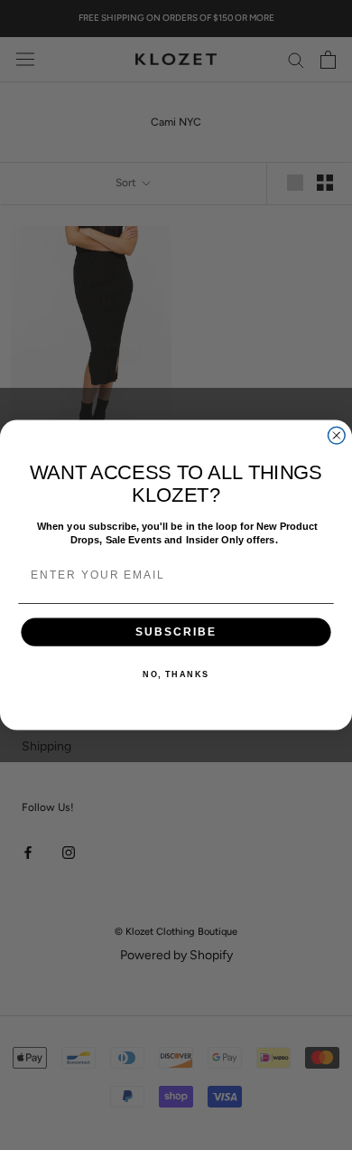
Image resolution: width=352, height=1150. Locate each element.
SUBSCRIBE (176, 631)
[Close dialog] (336, 435)
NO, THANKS (176, 675)
